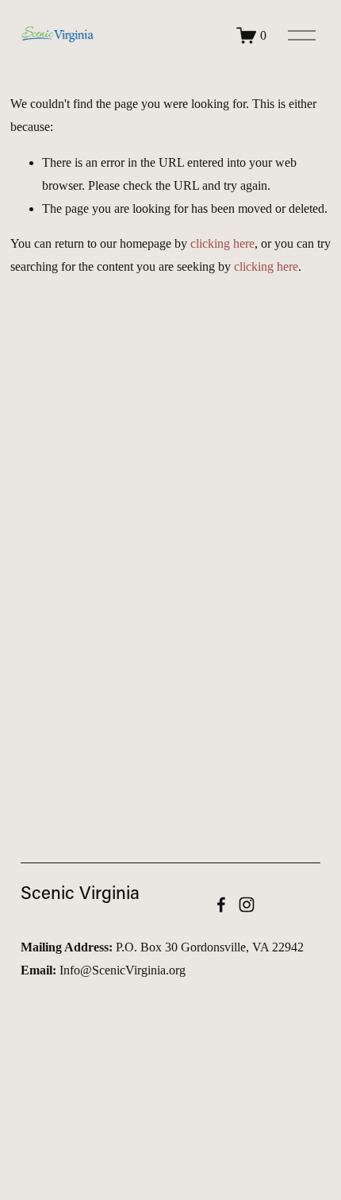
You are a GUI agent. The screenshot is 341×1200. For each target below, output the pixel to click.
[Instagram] (247, 905)
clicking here (222, 243)
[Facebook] (221, 905)
